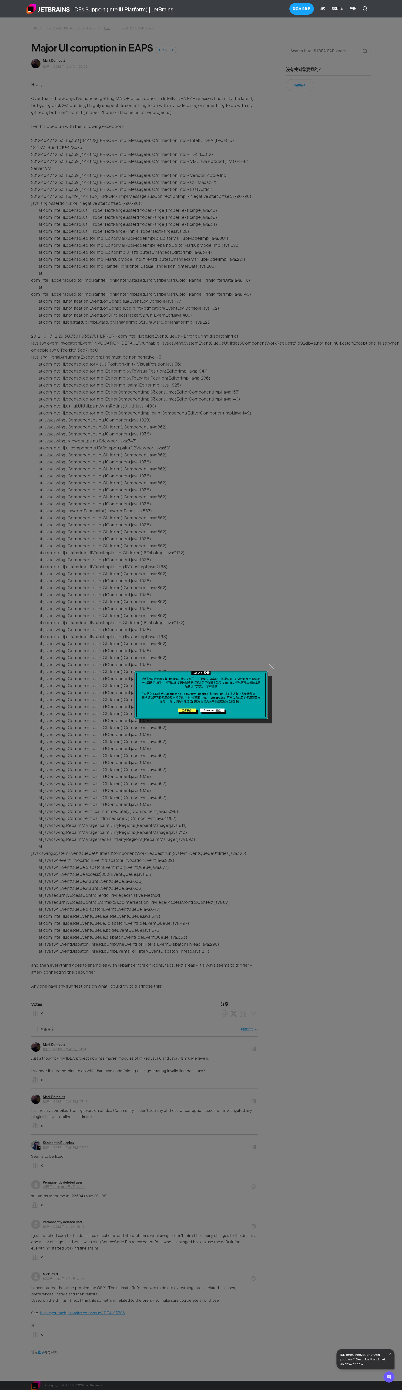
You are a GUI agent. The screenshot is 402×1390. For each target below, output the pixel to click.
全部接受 (187, 710)
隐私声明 (153, 698)
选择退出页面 (203, 701)
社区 (322, 8)
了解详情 (211, 686)
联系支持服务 (301, 8)
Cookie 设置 (212, 710)
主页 (48, 9)
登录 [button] (353, 8)
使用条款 (167, 698)
